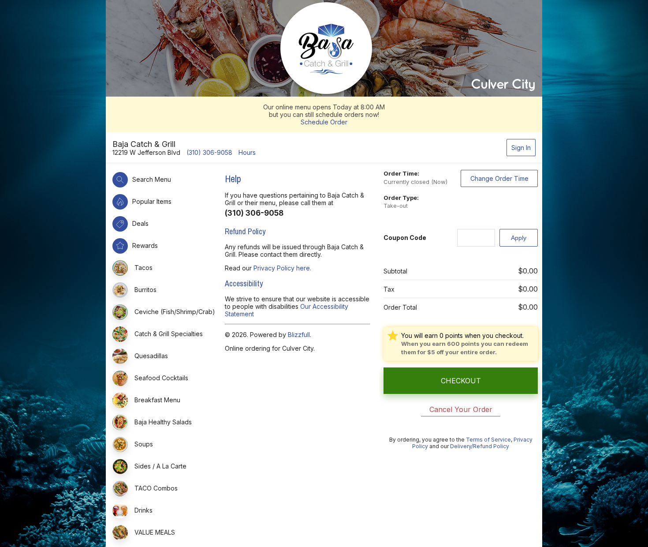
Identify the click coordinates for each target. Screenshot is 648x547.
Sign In (521, 147)
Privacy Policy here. (282, 268)
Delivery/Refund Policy (479, 446)
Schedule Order (324, 122)
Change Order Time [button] (499, 178)
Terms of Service (488, 439)
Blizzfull (299, 334)
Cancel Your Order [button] (460, 409)
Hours (247, 152)
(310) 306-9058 (209, 152)
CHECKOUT (461, 380)
